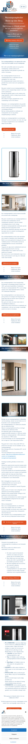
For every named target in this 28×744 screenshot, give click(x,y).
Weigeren (14, 734)
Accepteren (14, 730)
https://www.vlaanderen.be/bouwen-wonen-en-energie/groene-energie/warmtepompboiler (13, 456)
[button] (25, 712)
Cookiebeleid (13, 742)
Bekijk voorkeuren (14, 738)
